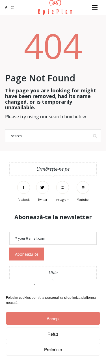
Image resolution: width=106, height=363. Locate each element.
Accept (53, 318)
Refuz (53, 334)
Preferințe (53, 349)
